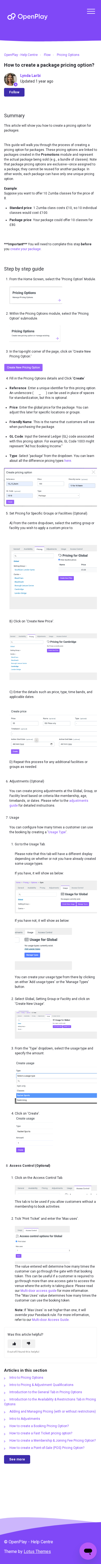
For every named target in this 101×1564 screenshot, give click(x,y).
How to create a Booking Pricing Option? (39, 1426)
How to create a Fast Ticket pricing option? (40, 1433)
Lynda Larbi (30, 75)
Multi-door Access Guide (50, 1320)
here (67, 461)
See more (17, 1459)
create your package (25, 249)
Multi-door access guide (38, 1291)
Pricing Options (68, 55)
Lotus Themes (37, 1551)
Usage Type (57, 832)
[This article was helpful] (14, 1343)
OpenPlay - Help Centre (21, 55)
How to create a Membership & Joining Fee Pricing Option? (52, 1440)
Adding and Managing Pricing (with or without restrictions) (52, 1411)
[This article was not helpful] (28, 1343)
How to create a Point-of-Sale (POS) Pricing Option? (46, 1448)
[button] (91, 11)
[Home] (27, 16)
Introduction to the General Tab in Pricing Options (45, 1392)
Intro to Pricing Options (26, 1377)
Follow (14, 92)
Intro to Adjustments (24, 1419)
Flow (47, 55)
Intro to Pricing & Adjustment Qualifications (41, 1385)
